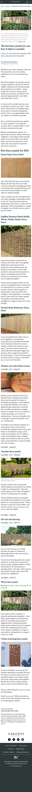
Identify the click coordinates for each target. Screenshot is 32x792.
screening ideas (24, 690)
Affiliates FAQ (22, 41)
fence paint (9, 696)
